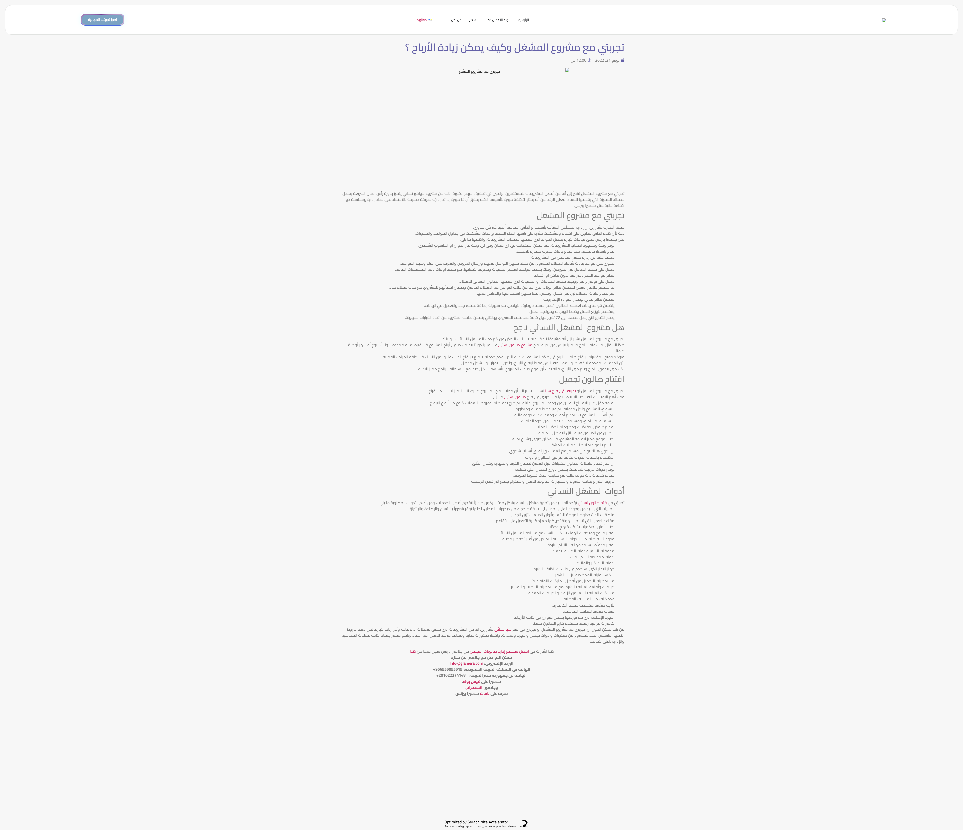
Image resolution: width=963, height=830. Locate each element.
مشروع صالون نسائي (515, 345)
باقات (485, 693)
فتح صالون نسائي (593, 502)
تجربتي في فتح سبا (560, 391)
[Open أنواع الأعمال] (489, 19)
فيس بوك (471, 681)
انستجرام (474, 687)
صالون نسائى (515, 397)
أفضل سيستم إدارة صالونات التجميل (499, 651)
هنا (413, 651)
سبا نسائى (503, 629)
